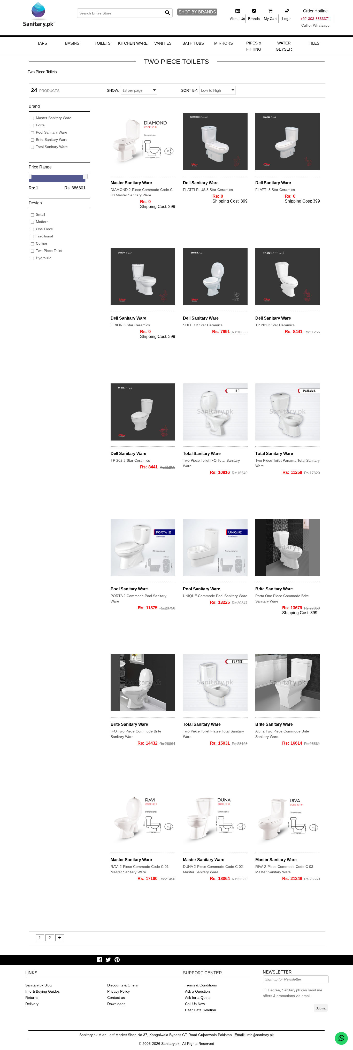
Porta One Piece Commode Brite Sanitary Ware (282, 598)
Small (40, 214)
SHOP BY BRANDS (197, 12)
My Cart (270, 19)
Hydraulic (43, 258)
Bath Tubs (193, 43)
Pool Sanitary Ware (51, 132)
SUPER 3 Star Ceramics (202, 325)
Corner (41, 243)
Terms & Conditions (201, 985)
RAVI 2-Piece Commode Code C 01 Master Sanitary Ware (140, 869)
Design (35, 203)
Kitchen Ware (133, 43)
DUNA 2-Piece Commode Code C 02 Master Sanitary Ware (213, 869)
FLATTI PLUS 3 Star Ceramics (208, 190)
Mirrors (223, 43)
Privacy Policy (118, 991)
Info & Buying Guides (42, 991)
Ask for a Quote (198, 997)
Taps (42, 43)
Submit (321, 1008)
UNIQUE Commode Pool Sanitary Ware (215, 596)
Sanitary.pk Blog (38, 985)
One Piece (44, 229)
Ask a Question (197, 991)
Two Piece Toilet (49, 251)
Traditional (44, 236)
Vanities (163, 43)
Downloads (116, 1004)
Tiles (314, 43)
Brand (34, 106)
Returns (31, 997)
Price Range (40, 167)
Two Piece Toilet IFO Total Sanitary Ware (211, 463)
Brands (254, 19)
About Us (237, 19)
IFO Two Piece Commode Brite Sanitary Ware (136, 734)
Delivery (32, 1004)
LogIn (286, 19)
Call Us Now (195, 1004)
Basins (72, 43)
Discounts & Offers (122, 985)
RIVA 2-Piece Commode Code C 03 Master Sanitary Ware (284, 869)
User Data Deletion (200, 1010)
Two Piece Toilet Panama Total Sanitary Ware (287, 463)
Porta (40, 125)
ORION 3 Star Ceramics (130, 325)
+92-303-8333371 (315, 19)
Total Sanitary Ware (52, 147)
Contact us (116, 997)
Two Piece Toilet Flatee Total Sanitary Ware (213, 734)
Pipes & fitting (253, 46)
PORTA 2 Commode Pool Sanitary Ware (138, 598)
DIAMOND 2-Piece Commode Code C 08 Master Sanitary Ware (142, 192)
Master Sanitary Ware (53, 118)
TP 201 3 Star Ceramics (275, 325)
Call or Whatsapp (315, 25)
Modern (42, 222)
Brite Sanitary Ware (51, 139)
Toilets (103, 43)
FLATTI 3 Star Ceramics (275, 190)
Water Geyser (284, 46)
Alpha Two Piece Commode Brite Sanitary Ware (282, 734)
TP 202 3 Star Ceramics (130, 460)
